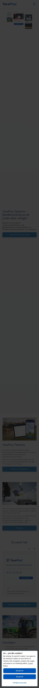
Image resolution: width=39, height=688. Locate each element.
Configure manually (19, 682)
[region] (20, 668)
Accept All (19, 676)
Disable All (19, 670)
